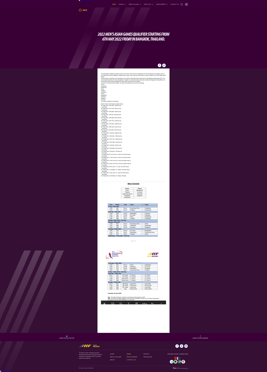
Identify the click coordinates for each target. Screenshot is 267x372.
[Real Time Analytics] (5, 371)
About (112, 360)
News (114, 4)
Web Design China (184, 368)
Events (121, 4)
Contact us (175, 4)
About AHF (147, 4)
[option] (133, 254)
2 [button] (134, 330)
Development (161, 4)
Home (112, 354)
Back (85, 10)
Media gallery (134, 4)
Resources (148, 357)
